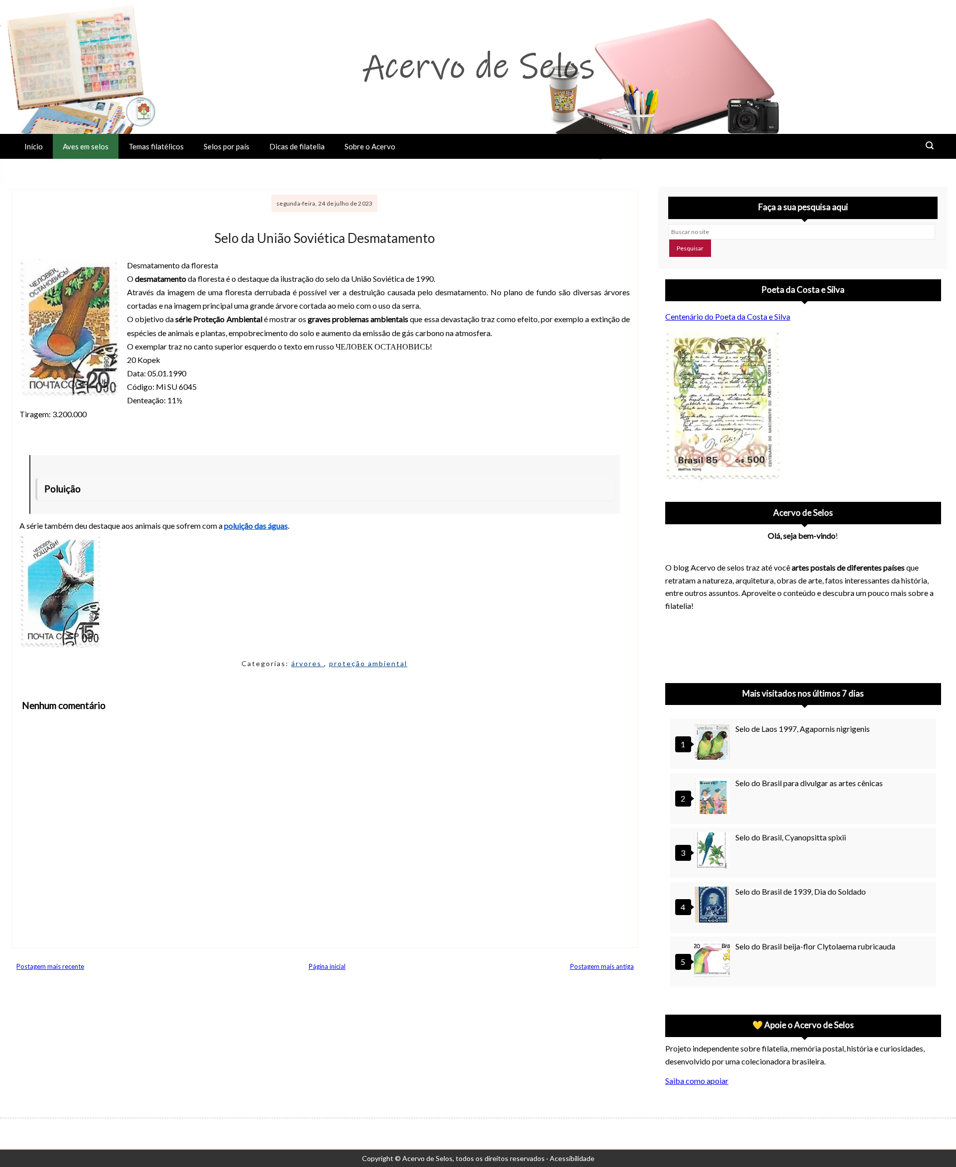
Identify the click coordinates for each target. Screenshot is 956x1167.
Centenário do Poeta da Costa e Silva (727, 316)
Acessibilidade (572, 1158)
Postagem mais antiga (602, 966)
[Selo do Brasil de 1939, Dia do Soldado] (713, 906)
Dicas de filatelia (297, 146)
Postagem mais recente (50, 966)
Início (33, 146)
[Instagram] (677, 644)
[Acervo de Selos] (729, 632)
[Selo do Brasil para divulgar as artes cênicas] (713, 797)
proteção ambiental (368, 663)
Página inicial (327, 966)
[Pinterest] (703, 644)
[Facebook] (755, 644)
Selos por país (226, 146)
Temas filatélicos (156, 146)
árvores (307, 663)
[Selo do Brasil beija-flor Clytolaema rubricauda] (713, 960)
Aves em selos (86, 146)
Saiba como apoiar (696, 1080)
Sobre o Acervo (370, 146)
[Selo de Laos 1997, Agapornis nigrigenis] (713, 743)
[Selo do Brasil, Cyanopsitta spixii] (713, 851)
